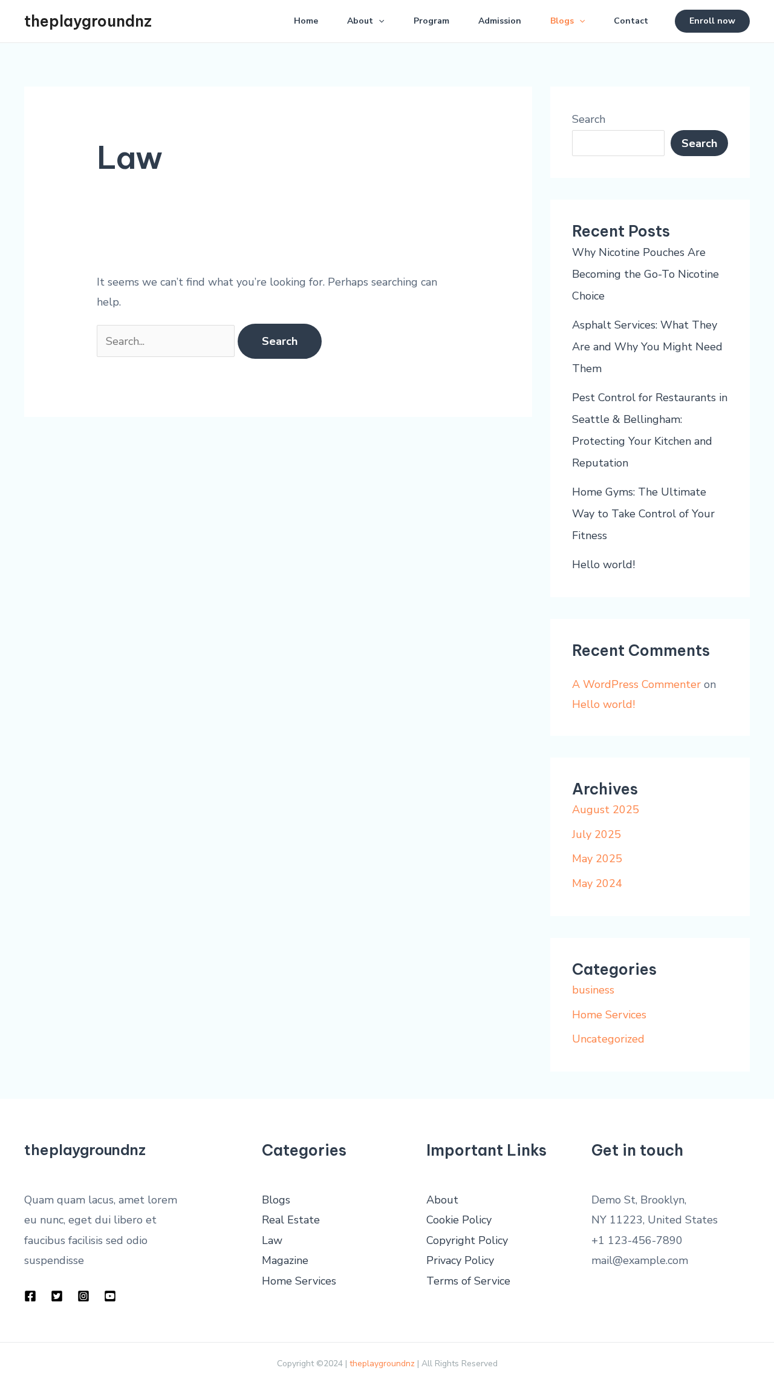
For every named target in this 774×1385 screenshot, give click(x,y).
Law (272, 1240)
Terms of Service (468, 1281)
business (593, 990)
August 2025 (605, 809)
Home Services (609, 1014)
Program (431, 21)
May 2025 (597, 858)
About (360, 21)
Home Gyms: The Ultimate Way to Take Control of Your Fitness (643, 514)
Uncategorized (608, 1039)
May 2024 (597, 883)
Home (306, 21)
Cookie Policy (459, 1220)
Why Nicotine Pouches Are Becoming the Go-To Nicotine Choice (645, 274)
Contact (631, 21)
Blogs (562, 21)
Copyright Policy (467, 1240)
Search (588, 119)
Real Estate (291, 1220)
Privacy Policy (460, 1260)
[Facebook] (30, 1296)
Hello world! (603, 564)
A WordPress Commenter (636, 684)
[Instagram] (83, 1296)
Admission (499, 21)
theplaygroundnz (88, 21)
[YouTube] (110, 1296)
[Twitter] (57, 1296)
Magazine (285, 1260)
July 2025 (596, 834)
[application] (378, 21)
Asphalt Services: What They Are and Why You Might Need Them (647, 347)
